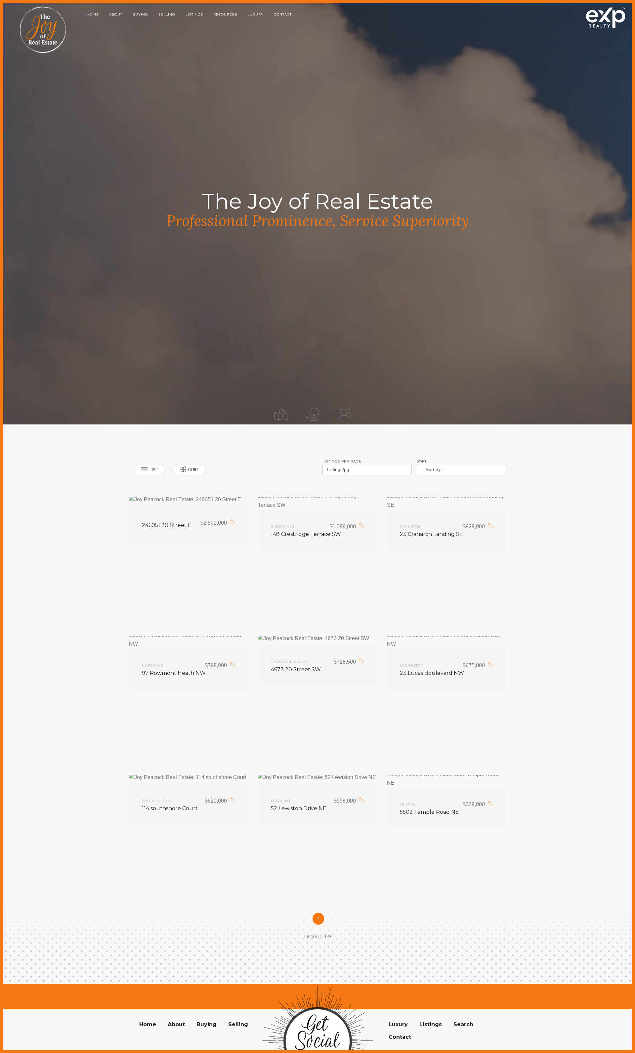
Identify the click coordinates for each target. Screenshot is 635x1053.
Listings (194, 14)
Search (463, 1024)
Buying (140, 14)
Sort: (422, 461)
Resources (225, 14)
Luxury (255, 14)
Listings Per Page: (342, 461)
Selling (166, 14)
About (115, 14)
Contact (283, 14)
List (153, 469)
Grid (193, 469)
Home (93, 14)
